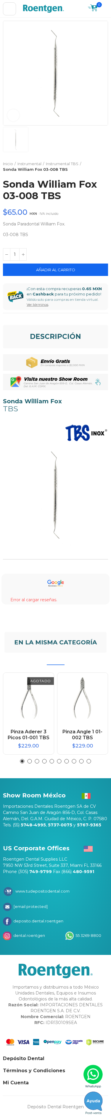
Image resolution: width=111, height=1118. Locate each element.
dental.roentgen (28, 935)
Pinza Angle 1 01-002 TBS (82, 734)
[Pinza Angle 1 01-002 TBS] (82, 698)
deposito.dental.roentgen (37, 921)
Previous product (88, 167)
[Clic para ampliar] (13, 115)
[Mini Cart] (93, 8)
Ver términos (37, 304)
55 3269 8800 (88, 935)
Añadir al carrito (55, 269)
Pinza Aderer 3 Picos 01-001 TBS (28, 734)
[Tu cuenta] (105, 9)
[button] (22, 761)
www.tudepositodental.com (42, 891)
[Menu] (9, 8)
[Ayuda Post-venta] (93, 1102)
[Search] (80, 9)
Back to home (96, 167)
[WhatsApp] (93, 1076)
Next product (103, 167)
